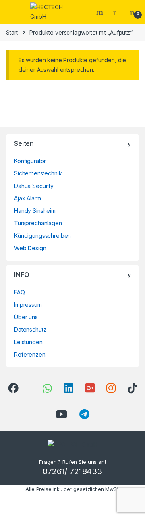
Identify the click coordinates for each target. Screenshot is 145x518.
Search (100, 12)
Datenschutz (30, 329)
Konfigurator (30, 160)
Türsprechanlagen (38, 223)
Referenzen (30, 354)
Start (12, 32)
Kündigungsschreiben (42, 235)
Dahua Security (34, 185)
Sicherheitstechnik (38, 173)
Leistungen (28, 342)
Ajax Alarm (27, 198)
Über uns (26, 317)
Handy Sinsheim (35, 210)
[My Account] (117, 12)
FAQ (19, 292)
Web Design (30, 248)
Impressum (28, 304)
